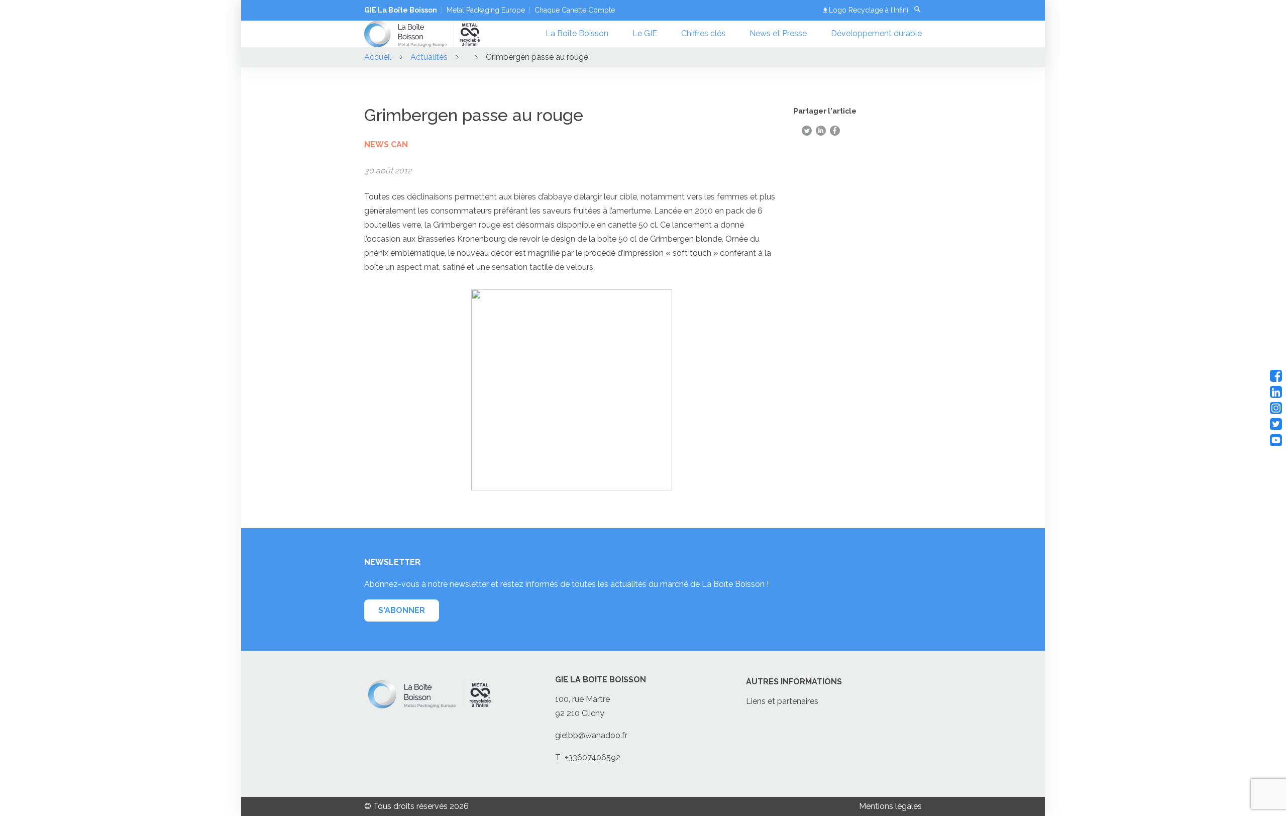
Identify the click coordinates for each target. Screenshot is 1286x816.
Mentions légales (890, 806)
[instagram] (1276, 408)
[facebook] (1276, 376)
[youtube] (1276, 440)
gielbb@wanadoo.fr (591, 735)
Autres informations (794, 681)
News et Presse (778, 33)
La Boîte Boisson (577, 33)
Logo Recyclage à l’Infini (868, 10)
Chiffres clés (703, 33)
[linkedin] (1276, 392)
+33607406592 (592, 757)
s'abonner (401, 610)
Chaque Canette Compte (574, 10)
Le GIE (644, 33)
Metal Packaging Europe (486, 10)
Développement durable (876, 33)
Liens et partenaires (782, 701)
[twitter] (1276, 424)
